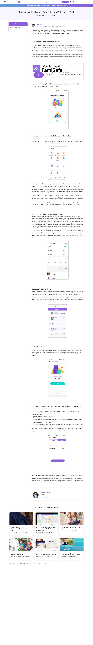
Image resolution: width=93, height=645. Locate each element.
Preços (46, 2)
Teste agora (38, 75)
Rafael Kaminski (40, 24)
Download (57, 2)
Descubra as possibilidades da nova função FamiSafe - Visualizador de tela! (46, 5)
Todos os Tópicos (14, 24)
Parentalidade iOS (47, 26)
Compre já (49, 75)
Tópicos (14, 563)
